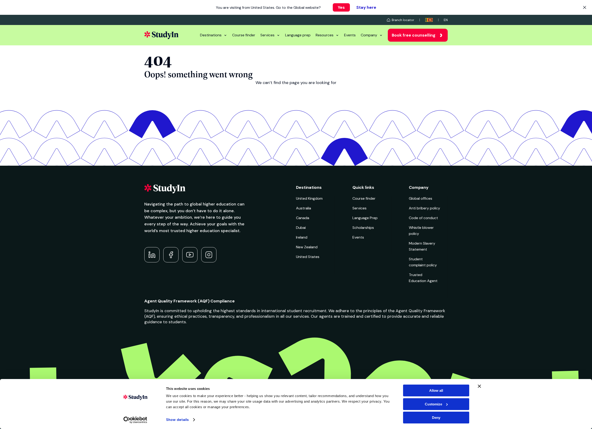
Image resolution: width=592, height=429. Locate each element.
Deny (436, 418)
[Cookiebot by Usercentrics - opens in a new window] (135, 420)
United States (307, 256)
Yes (341, 7)
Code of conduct (423, 217)
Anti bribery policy (424, 208)
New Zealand (307, 247)
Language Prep (365, 217)
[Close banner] (479, 386)
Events (350, 35)
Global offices (420, 198)
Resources (324, 35)
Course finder (243, 35)
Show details (177, 419)
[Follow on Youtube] (189, 254)
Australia (303, 208)
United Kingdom (309, 198)
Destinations (211, 35)
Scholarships (363, 227)
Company (369, 35)
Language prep (298, 35)
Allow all (436, 390)
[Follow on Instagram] (208, 254)
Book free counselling (413, 35)
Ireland (301, 237)
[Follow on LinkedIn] (152, 254)
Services (267, 35)
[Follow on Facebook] (171, 254)
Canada (302, 217)
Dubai (301, 227)
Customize (433, 404)
